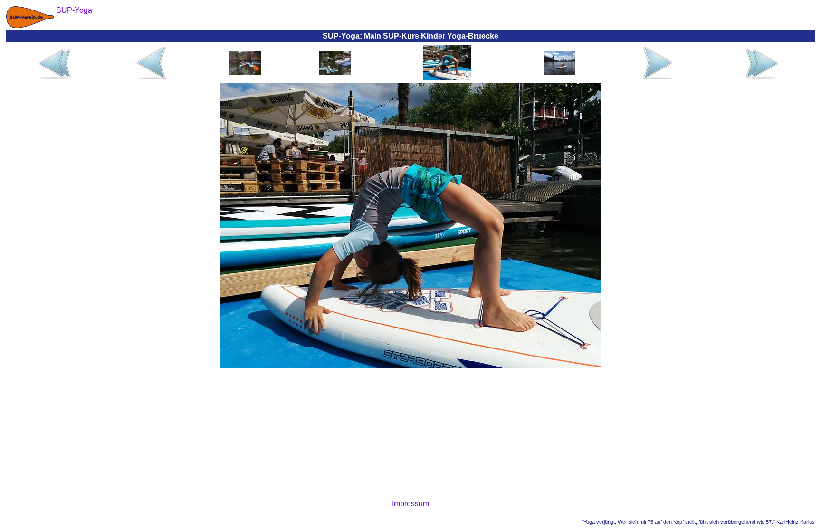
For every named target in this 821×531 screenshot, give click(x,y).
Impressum (410, 504)
